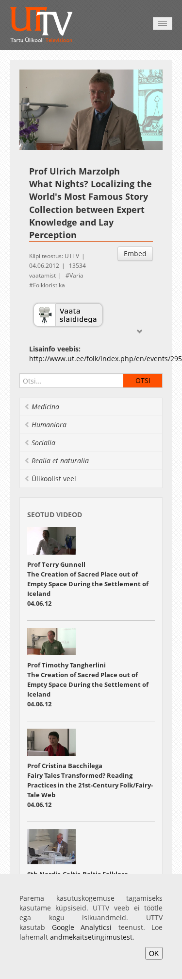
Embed (135, 253)
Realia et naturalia (60, 460)
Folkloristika (49, 285)
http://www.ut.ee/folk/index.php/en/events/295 (105, 358)
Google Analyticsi (82, 927)
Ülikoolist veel (54, 478)
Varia (76, 275)
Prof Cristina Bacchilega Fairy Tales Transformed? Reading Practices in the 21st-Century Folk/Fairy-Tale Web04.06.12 (90, 785)
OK (154, 953)
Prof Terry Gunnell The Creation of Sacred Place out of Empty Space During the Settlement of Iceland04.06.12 (88, 584)
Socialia (43, 442)
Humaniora (49, 424)
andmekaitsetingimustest (91, 937)
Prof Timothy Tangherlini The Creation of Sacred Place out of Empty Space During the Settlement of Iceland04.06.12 (88, 684)
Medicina (45, 406)
